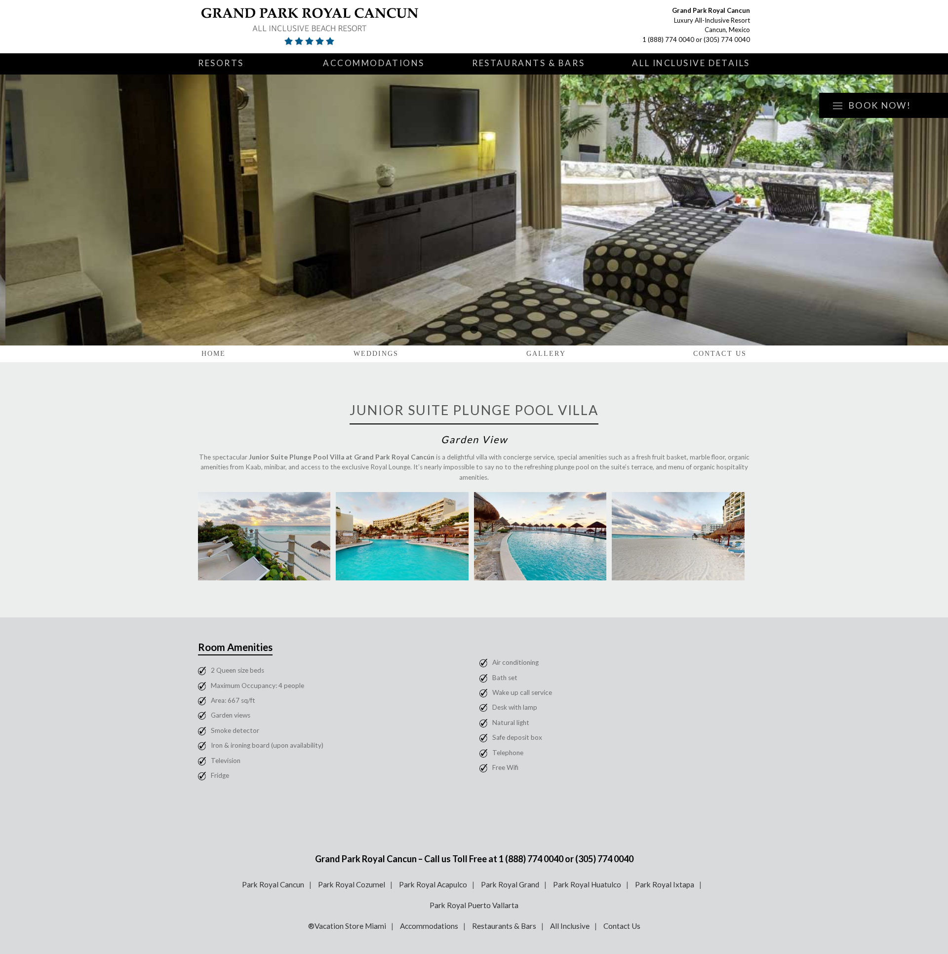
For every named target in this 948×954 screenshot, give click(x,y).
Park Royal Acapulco (433, 884)
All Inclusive (570, 925)
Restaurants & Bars (528, 63)
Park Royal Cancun (273, 884)
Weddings (376, 353)
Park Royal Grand (510, 884)
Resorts (221, 63)
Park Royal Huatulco (587, 884)
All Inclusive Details (691, 63)
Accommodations (374, 63)
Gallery (546, 353)
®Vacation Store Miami (347, 925)
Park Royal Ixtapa (664, 884)
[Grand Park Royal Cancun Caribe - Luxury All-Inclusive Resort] (314, 26)
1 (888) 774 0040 (668, 39)
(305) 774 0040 (727, 39)
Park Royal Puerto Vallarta (474, 905)
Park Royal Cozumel (351, 884)
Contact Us (720, 353)
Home (213, 353)
